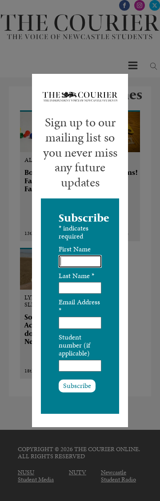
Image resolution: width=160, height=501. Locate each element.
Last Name (76, 276)
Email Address (79, 306)
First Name (75, 249)
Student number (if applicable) (74, 345)
